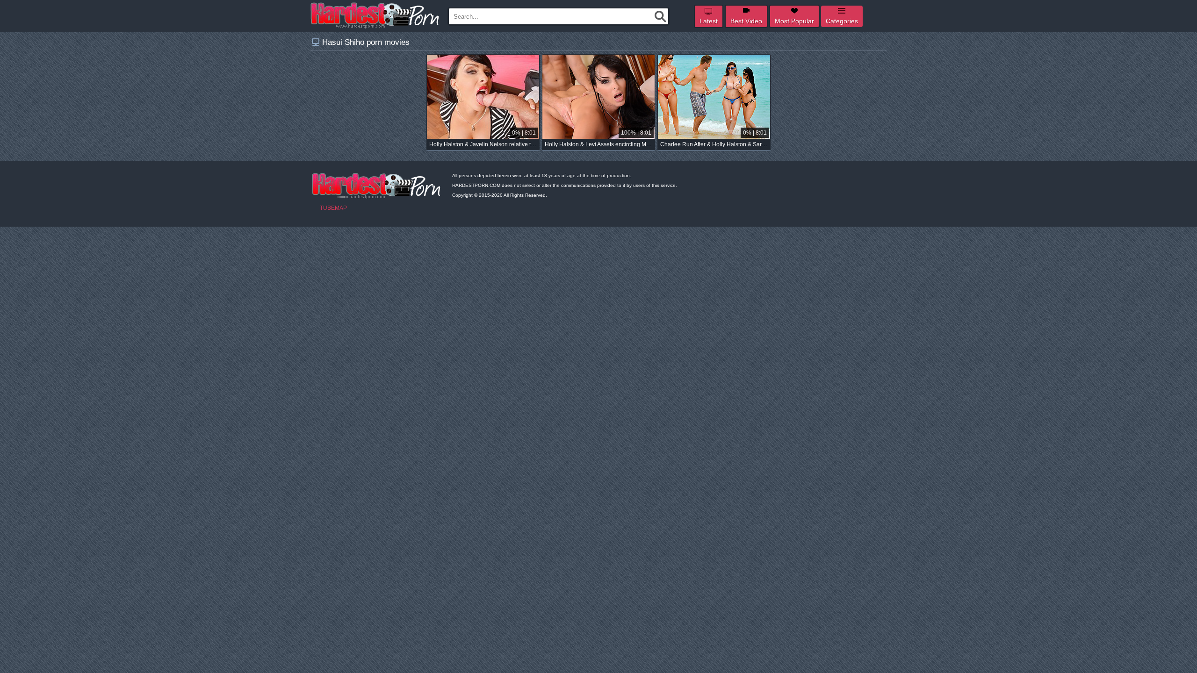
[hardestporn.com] (375, 15)
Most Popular (794, 21)
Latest (708, 21)
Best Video (746, 21)
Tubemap (333, 208)
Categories (842, 21)
